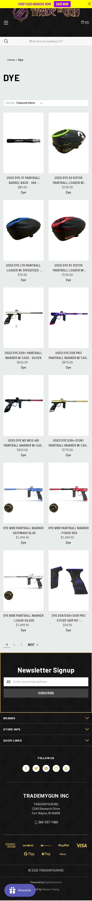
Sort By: (10, 102)
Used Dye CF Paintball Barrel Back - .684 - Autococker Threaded (23, 180)
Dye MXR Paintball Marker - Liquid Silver (23, 618)
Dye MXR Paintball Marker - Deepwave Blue (23, 530)
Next (31, 644)
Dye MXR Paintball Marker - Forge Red (68, 530)
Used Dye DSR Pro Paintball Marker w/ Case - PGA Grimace (68, 355)
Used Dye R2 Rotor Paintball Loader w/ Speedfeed (68, 180)
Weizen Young (50, 889)
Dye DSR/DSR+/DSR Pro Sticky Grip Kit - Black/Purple (68, 618)
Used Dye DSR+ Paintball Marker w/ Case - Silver (23, 355)
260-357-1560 (48, 822)
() (86, 22)
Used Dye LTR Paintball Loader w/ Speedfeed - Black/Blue (23, 268)
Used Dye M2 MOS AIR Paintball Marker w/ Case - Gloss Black (23, 443)
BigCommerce (53, 882)
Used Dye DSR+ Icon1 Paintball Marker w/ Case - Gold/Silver (68, 443)
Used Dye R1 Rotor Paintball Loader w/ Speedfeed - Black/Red (68, 268)
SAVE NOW (62, 4)
